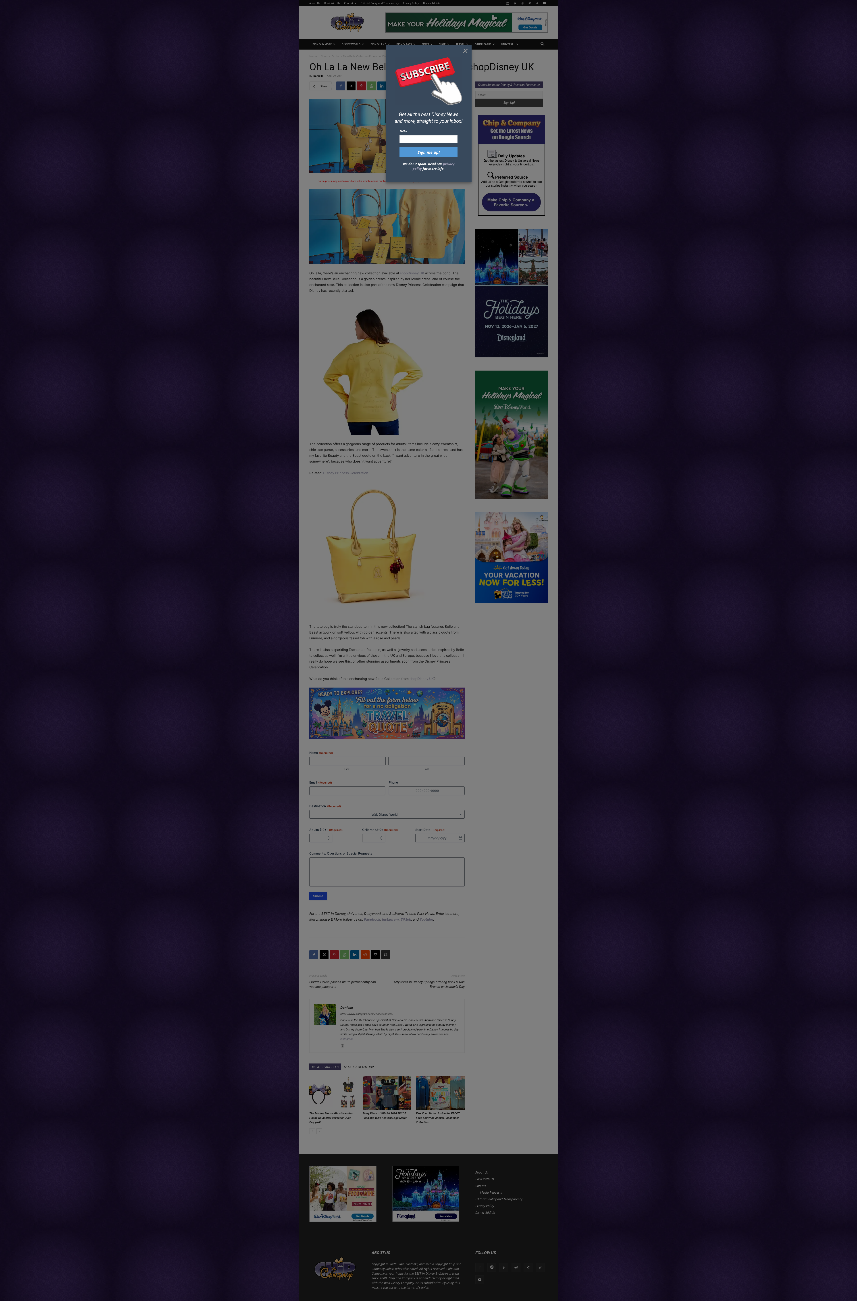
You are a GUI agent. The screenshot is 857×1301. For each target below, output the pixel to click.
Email (403, 131)
